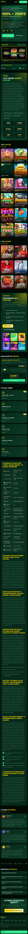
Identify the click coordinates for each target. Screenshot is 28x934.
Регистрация (23, 1)
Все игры (3, 146)
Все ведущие (4, 243)
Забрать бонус (7, 35)
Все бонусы (19, 35)
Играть (20, 929)
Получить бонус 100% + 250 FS (14, 910)
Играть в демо (8, 326)
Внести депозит (14, 380)
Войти (15, 1)
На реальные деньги (9, 329)
